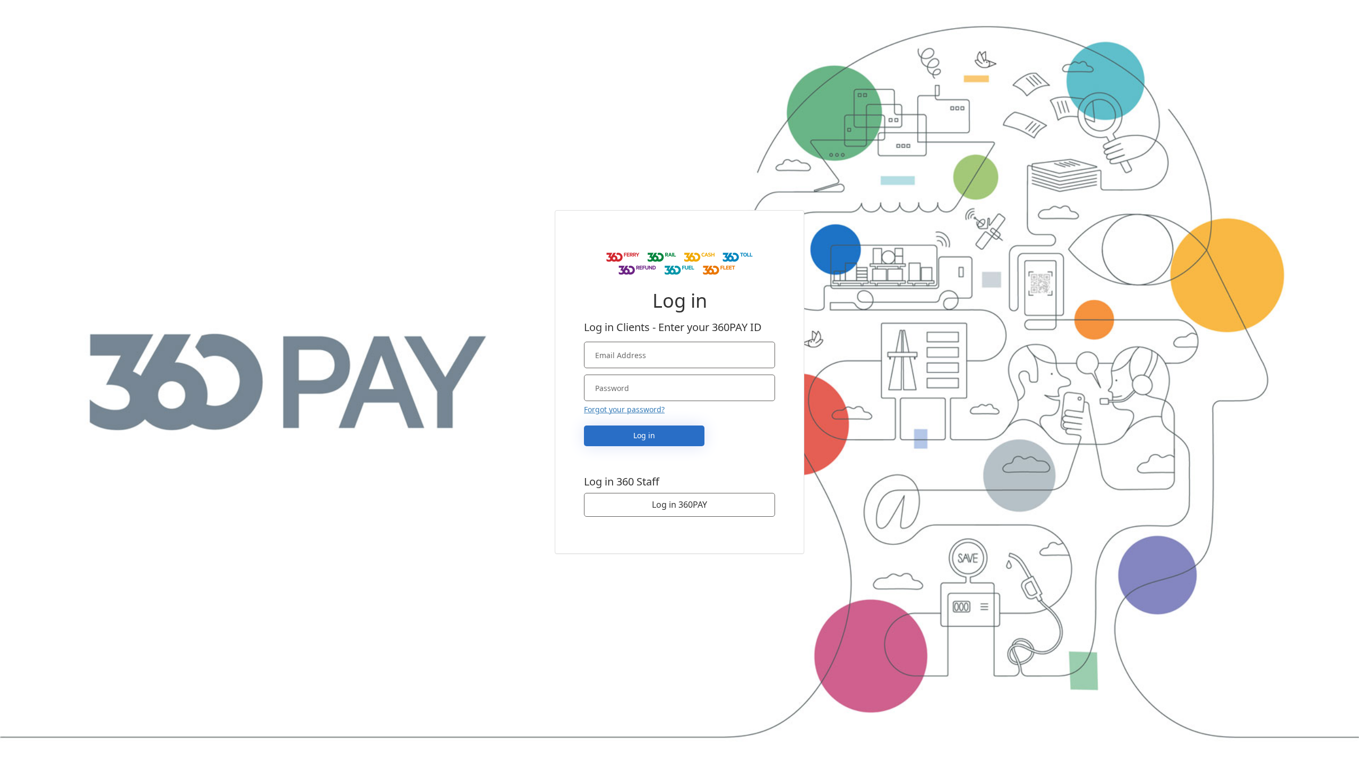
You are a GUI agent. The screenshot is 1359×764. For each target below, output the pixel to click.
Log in (644, 435)
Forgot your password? (624, 409)
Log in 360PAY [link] (679, 504)
